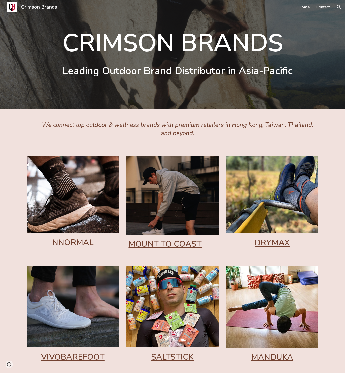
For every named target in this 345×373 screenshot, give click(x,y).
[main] (172, 54)
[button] (339, 7)
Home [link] (304, 7)
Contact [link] (323, 7)
